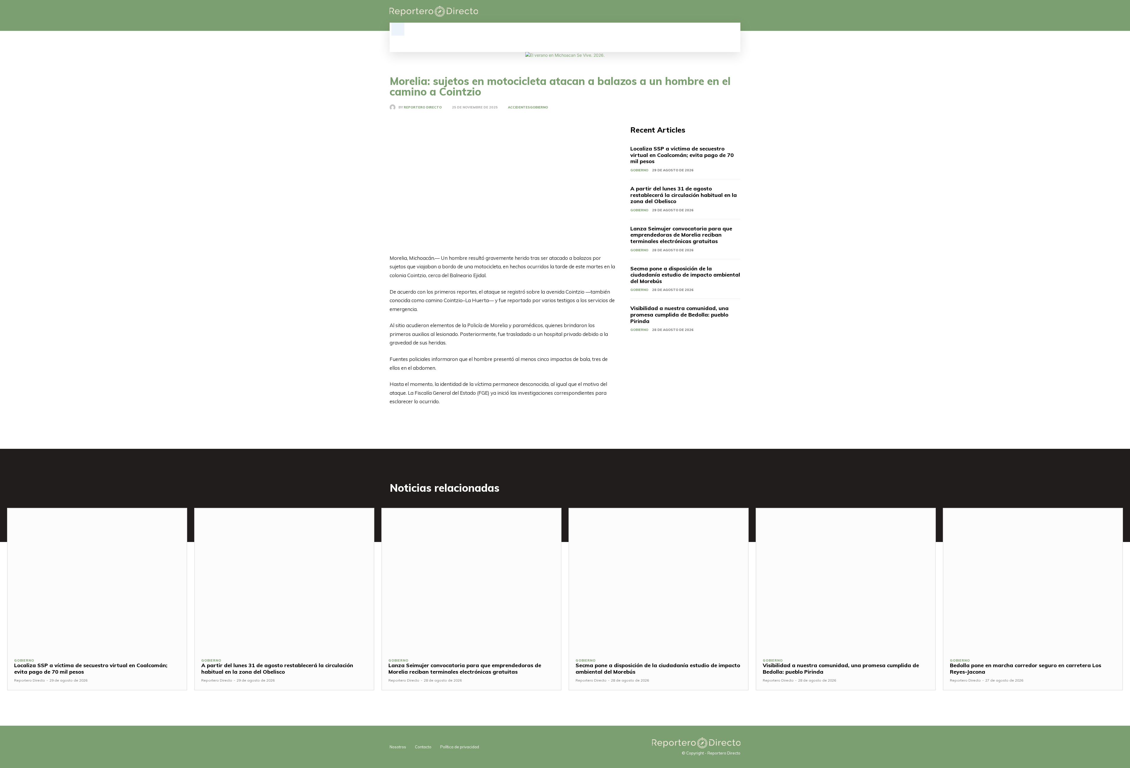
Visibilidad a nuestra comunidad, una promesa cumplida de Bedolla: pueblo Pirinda (679, 314)
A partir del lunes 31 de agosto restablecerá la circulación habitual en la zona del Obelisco (683, 195)
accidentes (519, 107)
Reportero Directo (423, 107)
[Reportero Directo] (394, 107)
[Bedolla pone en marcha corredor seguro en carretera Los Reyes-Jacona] (1032, 579)
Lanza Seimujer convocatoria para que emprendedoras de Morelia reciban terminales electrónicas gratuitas (681, 235)
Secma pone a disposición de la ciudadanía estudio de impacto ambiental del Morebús (685, 275)
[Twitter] (726, 11)
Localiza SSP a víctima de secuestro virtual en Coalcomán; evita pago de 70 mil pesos (682, 155)
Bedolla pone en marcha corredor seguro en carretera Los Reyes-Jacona (1025, 668)
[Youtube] (736, 11)
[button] (397, 29)
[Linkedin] (716, 11)
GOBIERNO (539, 107)
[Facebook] (706, 11)
